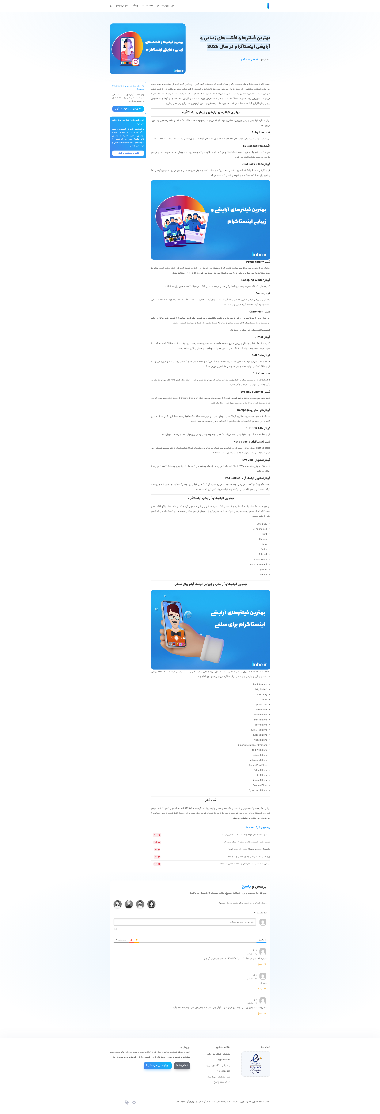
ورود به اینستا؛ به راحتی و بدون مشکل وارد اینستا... (248, 856)
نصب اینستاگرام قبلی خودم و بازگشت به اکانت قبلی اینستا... (245, 834)
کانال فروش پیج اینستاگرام (128, 109)
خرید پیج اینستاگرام (165, 6)
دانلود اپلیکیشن (122, 6)
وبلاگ (135, 6)
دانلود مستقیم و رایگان (128, 153)
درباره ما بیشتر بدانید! (157, 1066)
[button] (151, 904)
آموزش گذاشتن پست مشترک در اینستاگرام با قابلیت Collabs (244, 863)
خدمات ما (149, 6)
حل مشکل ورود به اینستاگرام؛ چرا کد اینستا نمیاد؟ (249, 849)
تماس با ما (182, 1066)
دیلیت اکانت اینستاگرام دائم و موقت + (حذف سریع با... (247, 842)
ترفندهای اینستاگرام (250, 59)
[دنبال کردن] (134, 1102)
